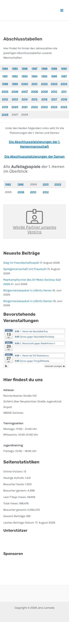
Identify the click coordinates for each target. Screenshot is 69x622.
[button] (6, 366)
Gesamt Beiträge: (14, 516)
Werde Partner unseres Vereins (34, 229)
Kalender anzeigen (54, 366)
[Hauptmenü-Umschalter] (62, 10)
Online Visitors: (13, 471)
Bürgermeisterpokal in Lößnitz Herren (27, 290)
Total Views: (11, 503)
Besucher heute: (14, 484)
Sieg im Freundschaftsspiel (21, 262)
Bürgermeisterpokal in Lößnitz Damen (27, 301)
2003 (57, 184)
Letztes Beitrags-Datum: (19, 522)
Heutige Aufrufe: (14, 477)
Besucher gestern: (15, 490)
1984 (5, 68)
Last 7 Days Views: (15, 497)
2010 (33, 192)
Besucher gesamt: (15, 509)
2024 (54, 107)
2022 (34, 107)
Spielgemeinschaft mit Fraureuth (24, 269)
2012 (46, 192)
